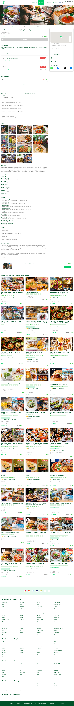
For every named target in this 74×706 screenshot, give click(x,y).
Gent (21, 643)
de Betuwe (4, 628)
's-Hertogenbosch (57, 602)
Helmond (21, 634)
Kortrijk (21, 654)
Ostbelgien (56, 641)
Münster (56, 666)
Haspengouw (22, 648)
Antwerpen (4, 643)
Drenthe (21, 611)
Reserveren (67, 266)
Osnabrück (56, 670)
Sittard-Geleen (57, 604)
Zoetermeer (56, 632)
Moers (38, 672)
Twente (55, 608)
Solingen (4, 676)
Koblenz (38, 663)
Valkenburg (56, 615)
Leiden (38, 608)
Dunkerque (22, 683)
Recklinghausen (57, 672)
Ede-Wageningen (23, 613)
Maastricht (39, 611)
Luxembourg (39, 646)
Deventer (21, 604)
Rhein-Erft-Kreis (57, 674)
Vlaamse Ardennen (58, 650)
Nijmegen (39, 615)
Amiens (3, 683)
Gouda (21, 624)
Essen (21, 670)
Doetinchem (22, 606)
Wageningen (56, 621)
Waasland (56, 652)
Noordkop (39, 617)
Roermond (39, 628)
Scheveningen (39, 634)
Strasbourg (56, 685)
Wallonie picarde (57, 654)
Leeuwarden (39, 606)
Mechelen (39, 648)
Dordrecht (22, 608)
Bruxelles (4, 652)
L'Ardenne (22, 656)
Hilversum (39, 602)
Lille (20, 690)
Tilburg (55, 606)
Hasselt (21, 650)
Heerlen (21, 632)
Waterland (56, 624)
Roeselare (56, 643)
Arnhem (4, 615)
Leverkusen (39, 670)
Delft (3, 630)
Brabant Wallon (5, 646)
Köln (38, 668)
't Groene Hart (22, 626)
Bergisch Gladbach (6, 668)
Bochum (4, 670)
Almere (3, 606)
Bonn (3, 672)
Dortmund (4, 674)
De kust (3, 656)
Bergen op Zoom (5, 619)
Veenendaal (56, 617)
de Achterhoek (5, 626)
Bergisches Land (5, 666)
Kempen (21, 652)
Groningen (22, 628)
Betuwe (3, 621)
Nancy (38, 685)
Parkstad (38, 626)
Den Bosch (4, 632)
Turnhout (56, 648)
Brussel (3, 650)
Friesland (21, 621)
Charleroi (4, 654)
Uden (55, 611)
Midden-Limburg (40, 613)
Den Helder (22, 602)
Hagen (21, 674)
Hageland (21, 646)
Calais (3, 688)
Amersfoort (4, 608)
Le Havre (21, 688)
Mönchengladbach (57, 663)
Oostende (39, 656)
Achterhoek (4, 602)
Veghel (55, 619)
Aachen (3, 663)
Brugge (3, 648)
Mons (38, 650)
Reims (38, 690)
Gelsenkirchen (22, 672)
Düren (21, 666)
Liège (38, 643)
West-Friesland (57, 626)
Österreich (4, 697)
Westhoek (56, 656)
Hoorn (38, 604)
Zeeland (55, 630)
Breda (3, 624)
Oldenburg (56, 668)
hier (4, 100)
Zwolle (55, 634)
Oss (38, 621)
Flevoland (22, 619)
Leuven (38, 641)
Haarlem (21, 630)
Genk (21, 641)
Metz (38, 683)
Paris (38, 688)
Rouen (55, 683)
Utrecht (55, 613)
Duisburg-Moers (23, 663)
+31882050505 (60, 703)
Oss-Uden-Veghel (40, 624)
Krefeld (38, 666)
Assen (3, 617)
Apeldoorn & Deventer (6, 613)
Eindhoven (22, 615)
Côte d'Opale (4, 690)
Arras (3, 685)
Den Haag (4, 634)
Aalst (3, 641)
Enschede (21, 617)
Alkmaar (4, 604)
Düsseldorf (22, 668)
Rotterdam (39, 632)
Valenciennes (57, 688)
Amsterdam (4, 611)
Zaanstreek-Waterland (58, 628)
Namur (38, 652)
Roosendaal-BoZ (40, 630)
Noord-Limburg (40, 619)
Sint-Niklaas (56, 646)
